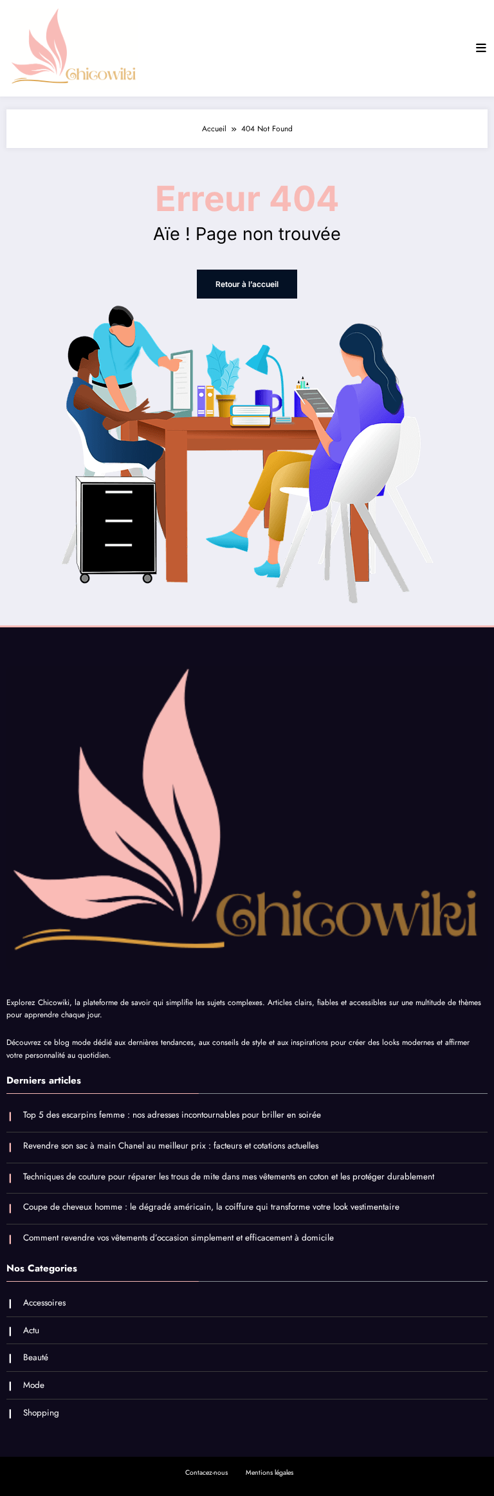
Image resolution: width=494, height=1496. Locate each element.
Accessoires (44, 1303)
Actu (31, 1330)
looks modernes (408, 1042)
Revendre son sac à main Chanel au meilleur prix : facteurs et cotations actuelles (170, 1146)
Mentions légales (269, 1472)
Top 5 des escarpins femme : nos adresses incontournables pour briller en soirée (172, 1115)
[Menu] (481, 48)
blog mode (72, 1042)
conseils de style (239, 1042)
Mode (33, 1385)
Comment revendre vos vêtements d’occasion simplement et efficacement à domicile (178, 1238)
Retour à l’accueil (247, 284)
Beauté (35, 1357)
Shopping (41, 1413)
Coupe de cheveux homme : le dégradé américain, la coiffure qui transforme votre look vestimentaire (211, 1207)
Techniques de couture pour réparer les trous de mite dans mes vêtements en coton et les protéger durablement (228, 1176)
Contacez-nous (206, 1472)
